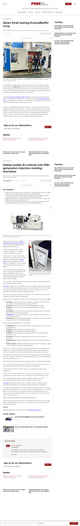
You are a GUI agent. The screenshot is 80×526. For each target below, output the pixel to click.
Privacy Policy (41, 523)
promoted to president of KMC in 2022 (18, 97)
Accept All (74, 523)
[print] (50, 38)
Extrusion (30, 12)
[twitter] (27, 38)
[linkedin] (25, 38)
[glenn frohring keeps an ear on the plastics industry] (8, 429)
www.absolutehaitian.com (34, 410)
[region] (40, 523)
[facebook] (22, 38)
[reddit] (29, 38)
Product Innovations (47, 12)
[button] (4, 4)
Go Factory (6, 383)
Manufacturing (59, 12)
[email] (31, 38)
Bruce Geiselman (7, 180)
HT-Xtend (5, 286)
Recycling (37, 12)
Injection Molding (21, 12)
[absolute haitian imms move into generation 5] (8, 419)
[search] (6, 4)
